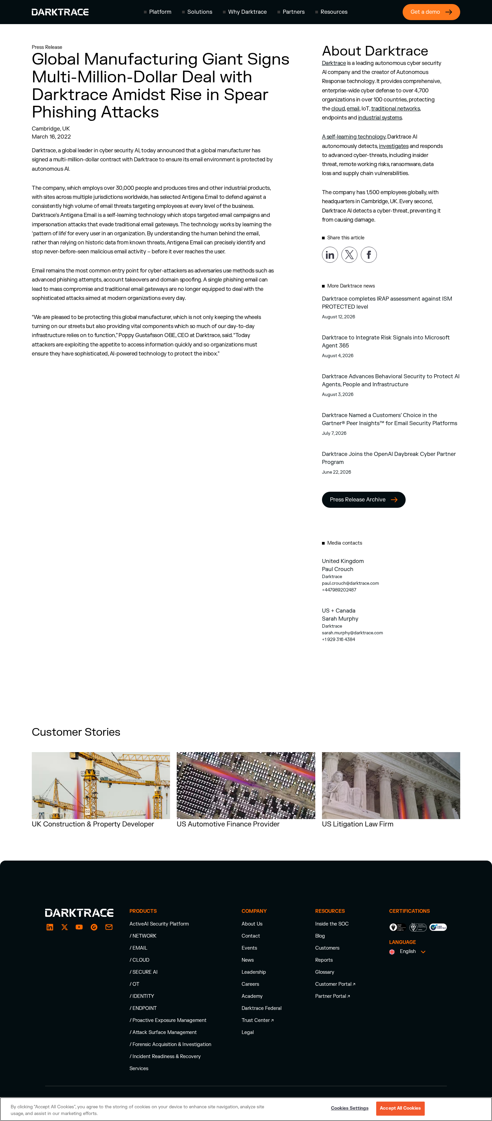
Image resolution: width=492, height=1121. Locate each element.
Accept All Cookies (400, 1108)
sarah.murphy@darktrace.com (352, 633)
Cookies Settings (349, 1108)
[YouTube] (79, 927)
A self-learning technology (354, 137)
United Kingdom (343, 561)
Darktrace (334, 63)
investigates (393, 146)
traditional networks (395, 108)
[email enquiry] (108, 927)
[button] (158, 12)
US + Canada (338, 611)
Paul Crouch (337, 569)
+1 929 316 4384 (338, 639)
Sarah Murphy (340, 619)
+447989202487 (339, 590)
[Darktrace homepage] (60, 12)
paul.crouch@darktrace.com (350, 583)
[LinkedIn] (50, 927)
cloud (338, 108)
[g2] (94, 927)
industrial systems (380, 117)
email (353, 108)
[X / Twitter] (64, 927)
